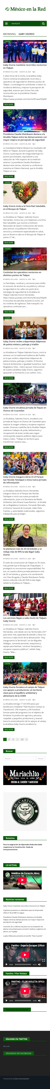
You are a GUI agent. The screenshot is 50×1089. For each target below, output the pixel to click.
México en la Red (11, 72)
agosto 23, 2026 (25, 487)
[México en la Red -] (25, 8)
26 (22, 739)
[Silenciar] (39, 964)
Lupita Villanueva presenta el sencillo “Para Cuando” (23, 936)
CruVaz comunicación (21, 1079)
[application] (25, 955)
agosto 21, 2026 (25, 559)
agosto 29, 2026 (25, 72)
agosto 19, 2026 (25, 700)
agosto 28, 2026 (25, 144)
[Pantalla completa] (43, 960)
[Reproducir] (6, 964)
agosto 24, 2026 (25, 348)
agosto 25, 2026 (25, 279)
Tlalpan (7, 41)
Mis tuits (6, 1046)
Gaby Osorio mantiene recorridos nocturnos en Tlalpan (24, 906)
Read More (8, 104)
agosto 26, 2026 (25, 213)
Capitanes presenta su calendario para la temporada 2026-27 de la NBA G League (23, 911)
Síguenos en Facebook (17, 1009)
